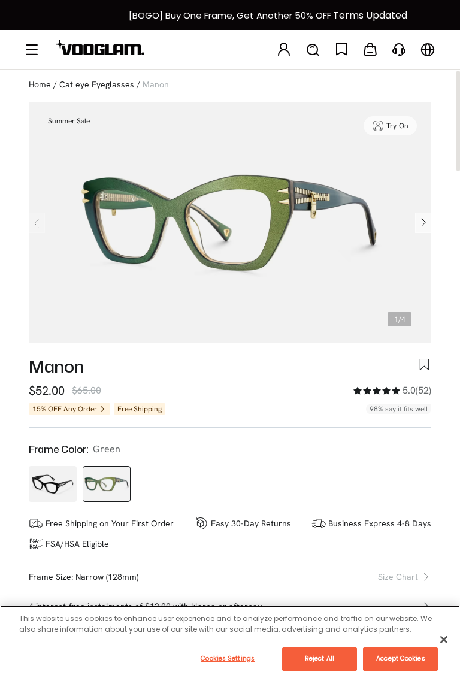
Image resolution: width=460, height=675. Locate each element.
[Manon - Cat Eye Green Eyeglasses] (106, 484)
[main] (230, 640)
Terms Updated (370, 15)
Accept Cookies (400, 658)
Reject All (319, 658)
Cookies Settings (228, 658)
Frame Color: (58, 449)
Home (40, 84)
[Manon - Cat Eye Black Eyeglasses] (52, 484)
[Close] (444, 639)
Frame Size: (51, 576)
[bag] (370, 50)
